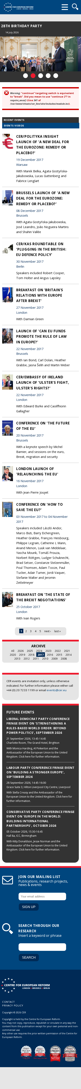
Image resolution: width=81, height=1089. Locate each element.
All (12, 650)
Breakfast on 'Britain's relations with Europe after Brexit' (39, 295)
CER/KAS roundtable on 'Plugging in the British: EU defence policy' (41, 249)
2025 (30, 650)
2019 (22, 654)
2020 (13, 654)
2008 (64, 658)
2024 (39, 650)
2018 (31, 654)
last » (57, 631)
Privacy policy (12, 1005)
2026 (20, 650)
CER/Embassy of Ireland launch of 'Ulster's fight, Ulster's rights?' (42, 382)
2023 (48, 650)
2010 (45, 658)
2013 (17, 658)
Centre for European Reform (18, 7)
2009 (54, 658)
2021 (67, 650)
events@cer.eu (57, 690)
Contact (8, 1001)
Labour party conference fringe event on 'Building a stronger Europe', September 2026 (40, 772)
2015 (59, 654)
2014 (68, 654)
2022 (58, 650)
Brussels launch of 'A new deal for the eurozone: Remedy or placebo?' (43, 198)
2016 (50, 654)
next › (47, 631)
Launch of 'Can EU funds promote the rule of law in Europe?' (41, 336)
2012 (27, 658)
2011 (36, 658)
